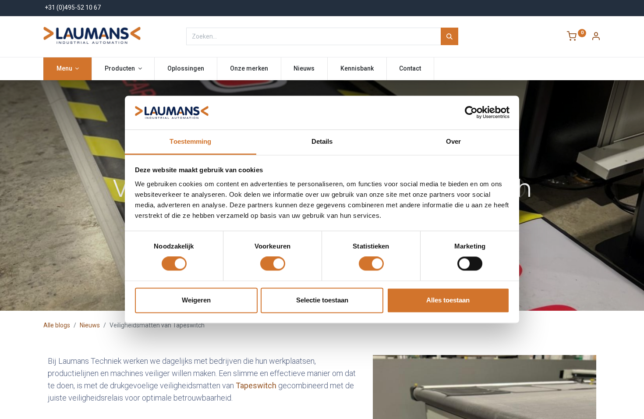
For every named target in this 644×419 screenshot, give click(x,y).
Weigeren (196, 300)
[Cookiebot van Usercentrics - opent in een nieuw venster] (471, 112)
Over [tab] (453, 141)
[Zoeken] (449, 36)
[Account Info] (596, 37)
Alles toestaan (448, 300)
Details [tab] (322, 141)
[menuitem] (186, 68)
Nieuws (90, 325)
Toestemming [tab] (190, 141)
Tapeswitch (256, 385)
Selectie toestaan (322, 300)
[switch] (272, 264)
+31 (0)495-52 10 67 (72, 7)
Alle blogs (56, 325)
